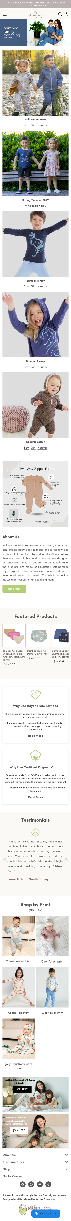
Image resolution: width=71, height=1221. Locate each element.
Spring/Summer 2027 (35, 200)
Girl (33, 125)
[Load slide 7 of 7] (48, 42)
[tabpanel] (35, 855)
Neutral (42, 125)
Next (66, 859)
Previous (4, 859)
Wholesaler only (35, 205)
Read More (14, 588)
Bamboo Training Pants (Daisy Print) (37, 652)
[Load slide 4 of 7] (35, 42)
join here (22, 1089)
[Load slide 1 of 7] (22, 42)
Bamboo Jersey (35, 280)
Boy (26, 125)
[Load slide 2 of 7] (27, 42)
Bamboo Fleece (35, 361)
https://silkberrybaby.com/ (28, 1195)
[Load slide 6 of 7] (44, 42)
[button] (60, 14)
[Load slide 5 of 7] (40, 42)
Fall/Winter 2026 (35, 119)
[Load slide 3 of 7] (31, 42)
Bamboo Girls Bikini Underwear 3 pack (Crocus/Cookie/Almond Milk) (13, 655)
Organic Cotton (35, 442)
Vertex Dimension (46, 1199)
